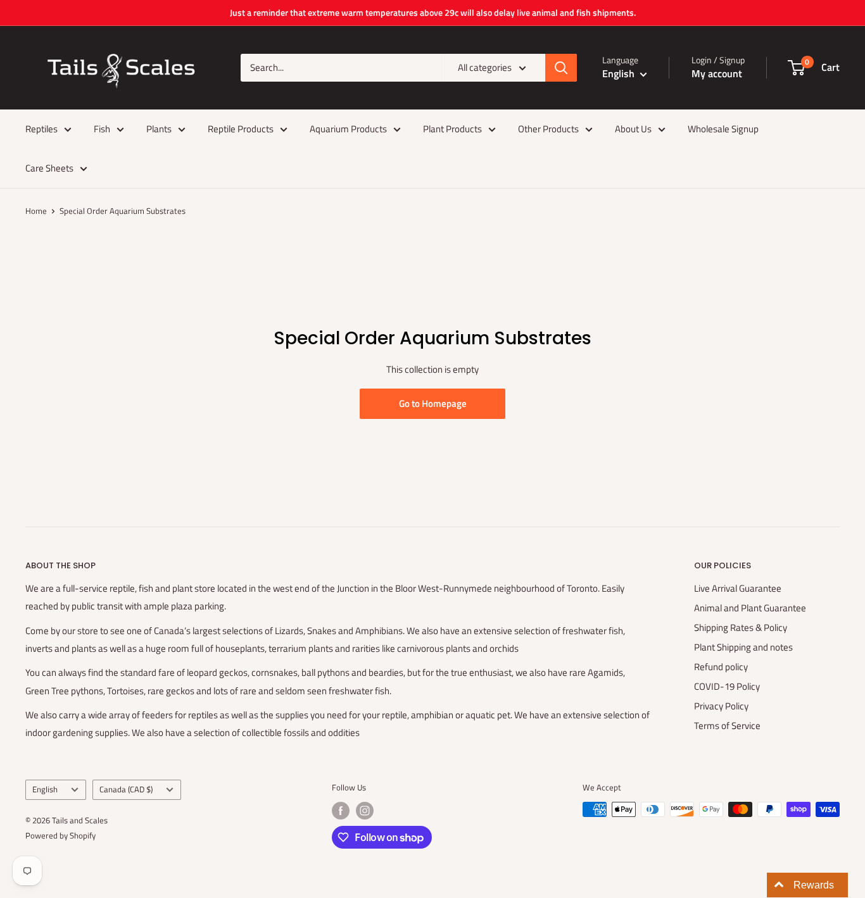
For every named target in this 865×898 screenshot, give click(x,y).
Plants (159, 129)
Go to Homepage (433, 403)
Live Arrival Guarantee (737, 588)
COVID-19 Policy (727, 686)
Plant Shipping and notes (743, 647)
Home (36, 210)
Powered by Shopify (60, 835)
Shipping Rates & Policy (740, 627)
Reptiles (41, 129)
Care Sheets (49, 168)
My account (716, 73)
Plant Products (452, 129)
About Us (633, 129)
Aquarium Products (348, 129)
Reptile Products (241, 129)
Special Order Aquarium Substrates (123, 210)
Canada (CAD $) (126, 789)
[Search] (561, 68)
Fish (102, 129)
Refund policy (721, 666)
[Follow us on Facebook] (341, 811)
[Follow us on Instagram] (365, 811)
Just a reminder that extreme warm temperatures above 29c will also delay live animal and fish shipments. (433, 12)
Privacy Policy (721, 706)
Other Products (548, 129)
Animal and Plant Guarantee (750, 608)
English (45, 789)
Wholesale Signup (723, 129)
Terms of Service (727, 725)
